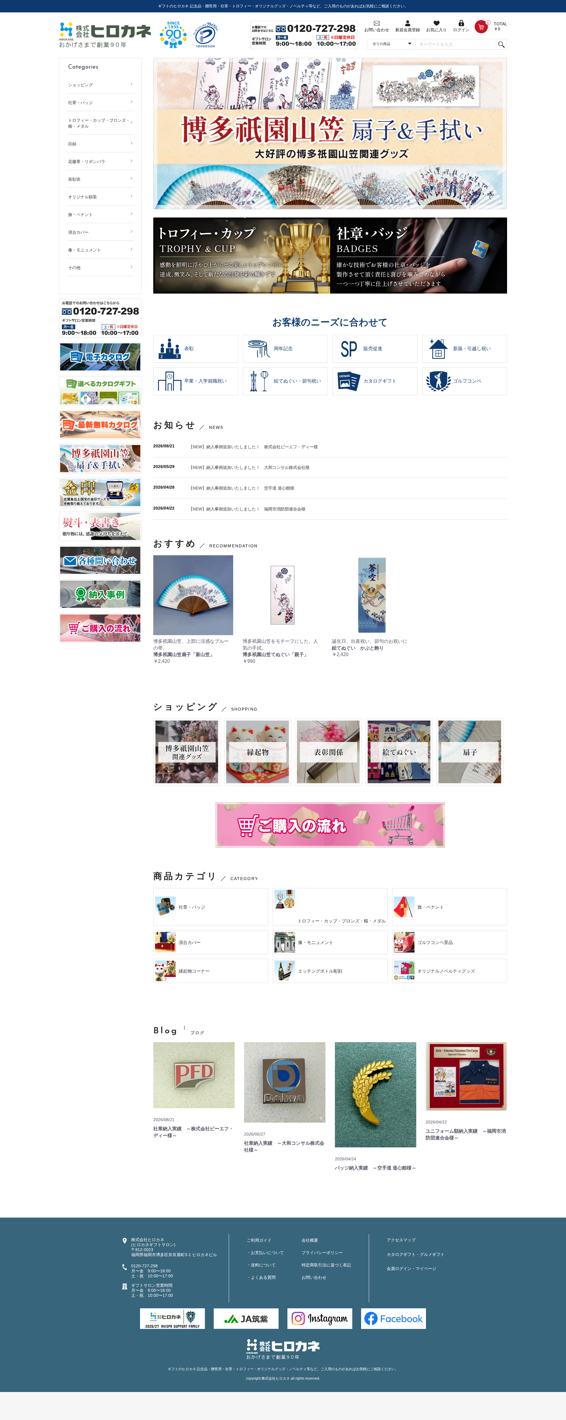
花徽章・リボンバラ (86, 161)
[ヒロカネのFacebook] (393, 1318)
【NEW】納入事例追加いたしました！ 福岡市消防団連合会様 (247, 509)
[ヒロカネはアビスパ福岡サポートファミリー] (172, 1318)
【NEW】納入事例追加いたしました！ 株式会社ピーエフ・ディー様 (253, 446)
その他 (74, 267)
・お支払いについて (265, 1252)
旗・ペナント (80, 214)
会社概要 (310, 1240)
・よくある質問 (261, 1277)
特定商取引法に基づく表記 (326, 1265)
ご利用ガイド (259, 1240)
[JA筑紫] (246, 1318)
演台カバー (78, 232)
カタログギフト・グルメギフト (416, 1254)
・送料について (261, 1265)
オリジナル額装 (82, 197)
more (496, 1032)
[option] (330, 134)
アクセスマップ (401, 1240)
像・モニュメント (84, 250)
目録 (72, 143)
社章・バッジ (80, 102)
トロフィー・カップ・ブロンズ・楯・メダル (99, 123)
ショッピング (80, 85)
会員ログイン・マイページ (411, 1268)
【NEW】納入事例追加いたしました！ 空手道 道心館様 (241, 488)
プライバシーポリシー (322, 1252)
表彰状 (74, 179)
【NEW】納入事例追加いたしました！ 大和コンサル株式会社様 (249, 467)
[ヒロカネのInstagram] (319, 1318)
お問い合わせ (314, 1277)
